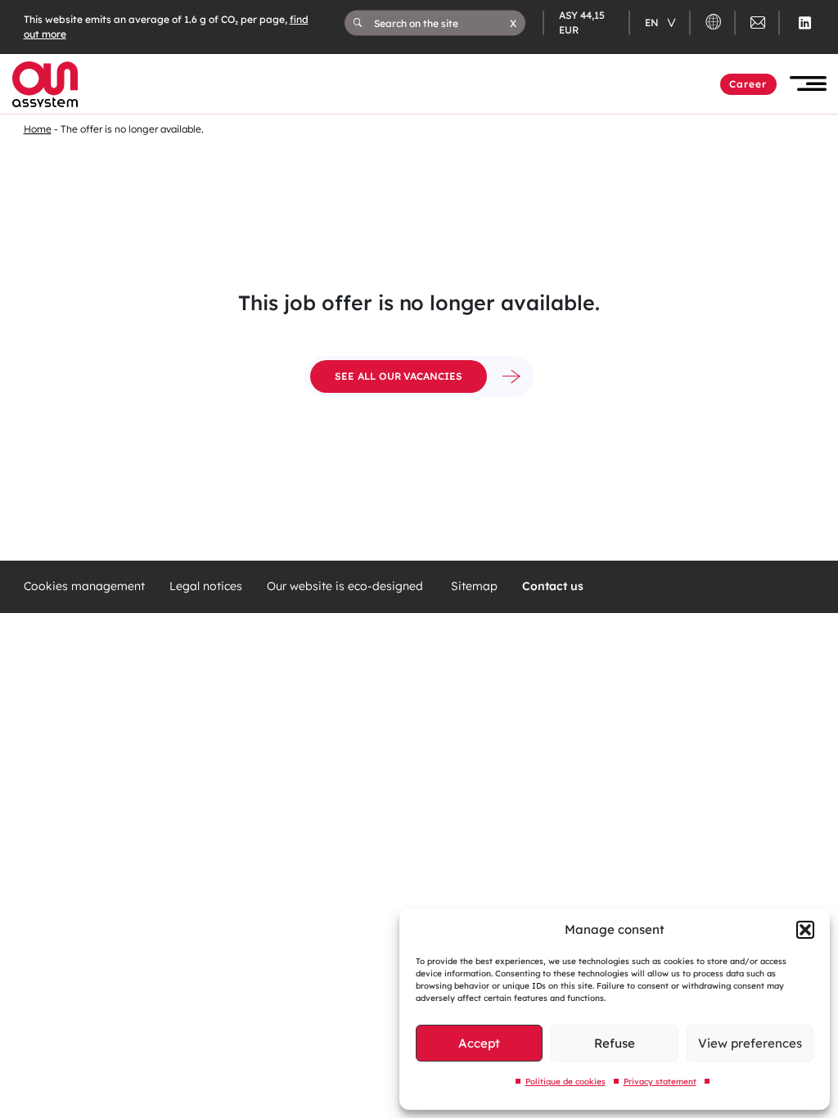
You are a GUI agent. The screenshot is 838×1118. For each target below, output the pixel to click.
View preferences (750, 1043)
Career (748, 84)
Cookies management (84, 586)
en (653, 22)
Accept (479, 1043)
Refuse (614, 1043)
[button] (805, 930)
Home (38, 129)
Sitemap (474, 586)
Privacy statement (660, 1081)
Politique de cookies (565, 1081)
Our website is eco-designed (346, 586)
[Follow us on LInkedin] (805, 23)
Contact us (552, 586)
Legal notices (205, 586)
